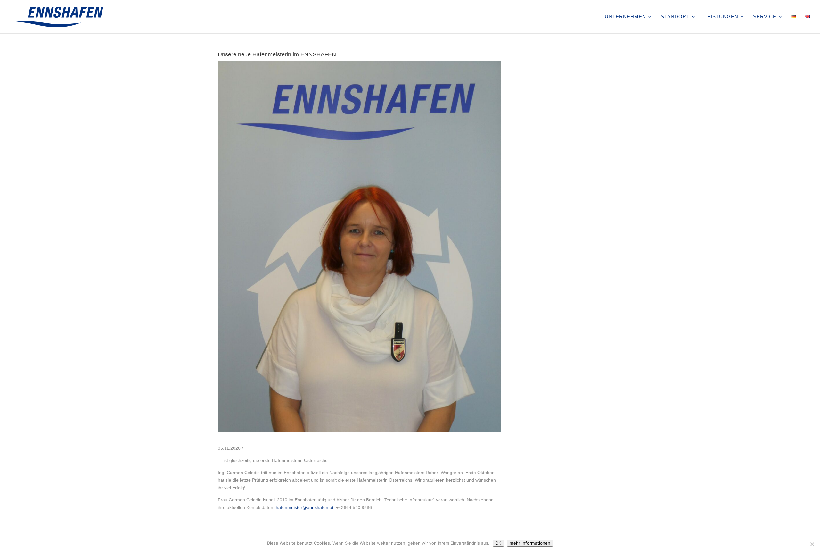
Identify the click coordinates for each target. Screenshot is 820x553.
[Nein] (812, 544)
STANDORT (675, 16)
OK (498, 543)
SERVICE (764, 16)
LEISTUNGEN (721, 16)
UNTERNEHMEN (625, 16)
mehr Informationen (530, 543)
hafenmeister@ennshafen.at (304, 507)
